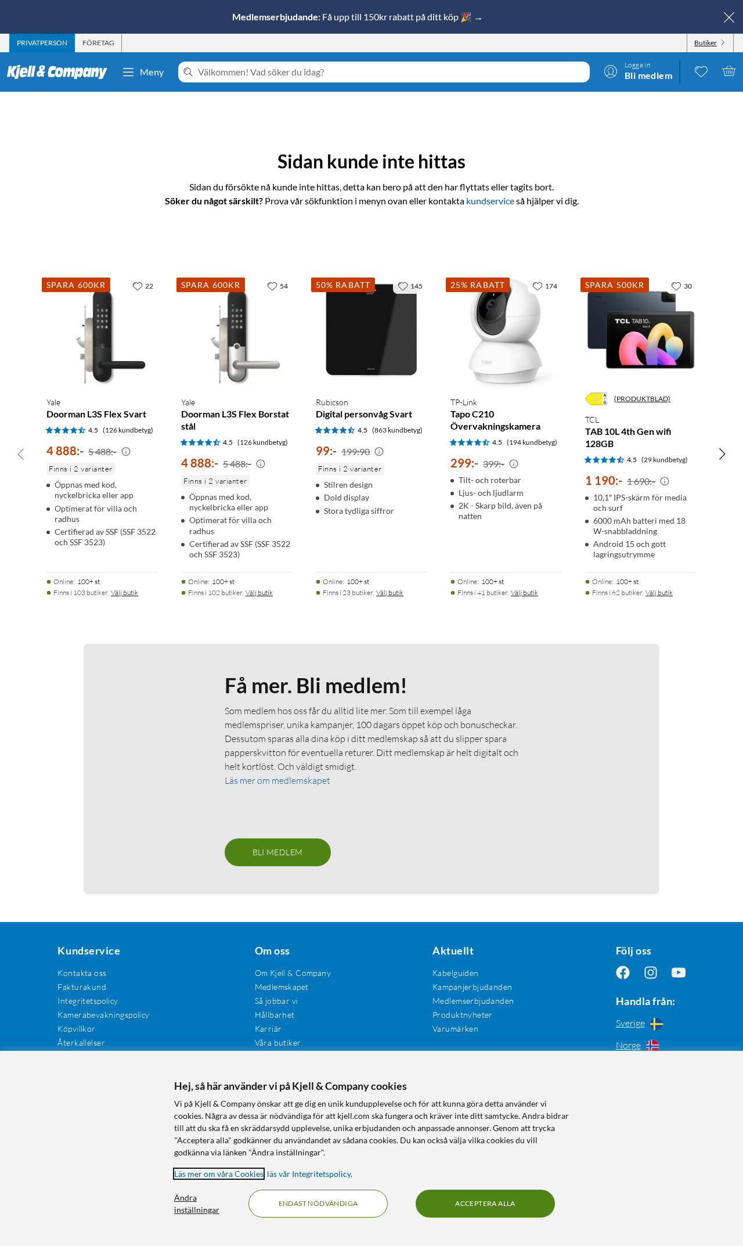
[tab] (42, 43)
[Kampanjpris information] (126, 451)
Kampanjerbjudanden (472, 987)
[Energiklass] (596, 399)
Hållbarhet (275, 1015)
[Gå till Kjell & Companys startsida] (60, 72)
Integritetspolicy (87, 1001)
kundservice (490, 200)
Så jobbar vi (276, 1001)
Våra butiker (278, 1042)
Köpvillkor (76, 1028)
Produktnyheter (462, 1015)
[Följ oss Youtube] (679, 973)
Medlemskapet (282, 987)
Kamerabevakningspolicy (103, 1015)
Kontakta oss (81, 973)
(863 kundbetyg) (397, 430)
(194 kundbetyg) (532, 442)
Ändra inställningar (196, 1204)
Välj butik (124, 592)
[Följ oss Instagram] (651, 973)
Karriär (268, 1028)
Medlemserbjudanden (473, 1001)
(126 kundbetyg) (128, 430)
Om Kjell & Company (293, 973)
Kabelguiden (455, 973)
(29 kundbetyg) (664, 459)
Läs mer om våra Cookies (219, 1174)
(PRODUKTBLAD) (642, 398)
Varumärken (455, 1028)
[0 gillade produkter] (701, 71)
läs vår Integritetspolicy (309, 1174)
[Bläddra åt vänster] (21, 453)
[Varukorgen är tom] (729, 71)
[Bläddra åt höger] (722, 453)
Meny (152, 71)
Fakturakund (81, 987)
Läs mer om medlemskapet (277, 780)
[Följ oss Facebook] (623, 973)
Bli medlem (278, 852)
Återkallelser (80, 1042)
